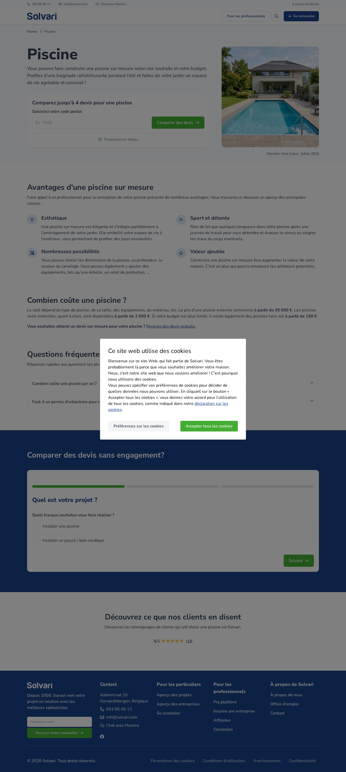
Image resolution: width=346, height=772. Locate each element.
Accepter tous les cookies (209, 426)
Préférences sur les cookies (138, 426)
